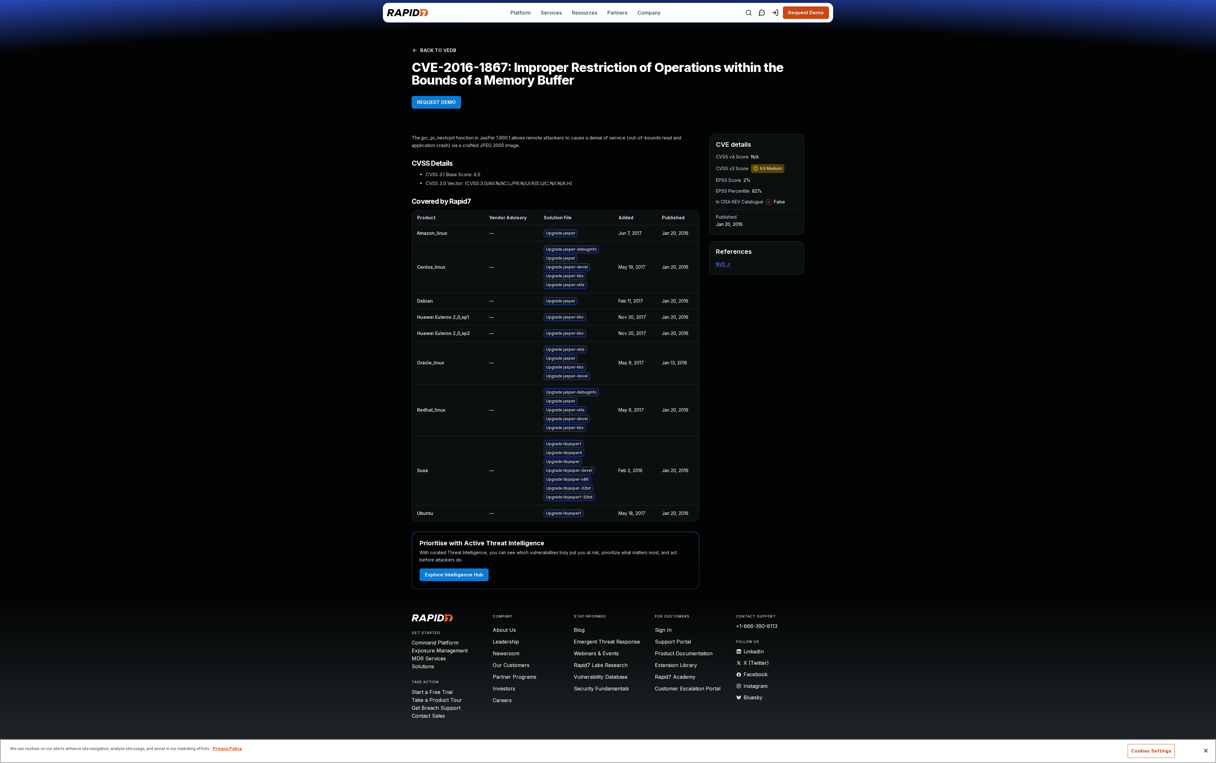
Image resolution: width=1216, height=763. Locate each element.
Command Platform (435, 642)
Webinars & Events (596, 653)
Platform (520, 13)
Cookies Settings (1151, 751)
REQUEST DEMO (436, 102)
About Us (504, 630)
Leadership (506, 641)
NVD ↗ (723, 264)
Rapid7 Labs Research (601, 665)
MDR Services (429, 658)
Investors (504, 688)
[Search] (748, 12)
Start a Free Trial (432, 692)
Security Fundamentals (601, 688)
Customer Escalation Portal (687, 688)
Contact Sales (428, 716)
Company (649, 13)
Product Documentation (683, 653)
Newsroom (506, 653)
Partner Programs (514, 677)
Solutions (423, 666)
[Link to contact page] (762, 12)
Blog (579, 630)
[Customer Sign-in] (775, 12)
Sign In (663, 630)
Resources (584, 13)
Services (551, 13)
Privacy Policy (227, 748)
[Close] (1206, 751)
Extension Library (676, 665)
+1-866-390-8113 (756, 626)
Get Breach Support (436, 708)
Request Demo (806, 13)
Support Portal (673, 641)
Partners (617, 13)
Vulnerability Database (601, 677)
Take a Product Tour (437, 700)
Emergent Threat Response (607, 641)
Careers (502, 700)
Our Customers (511, 665)
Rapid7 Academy (675, 677)
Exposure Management (440, 650)
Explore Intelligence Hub (454, 575)
